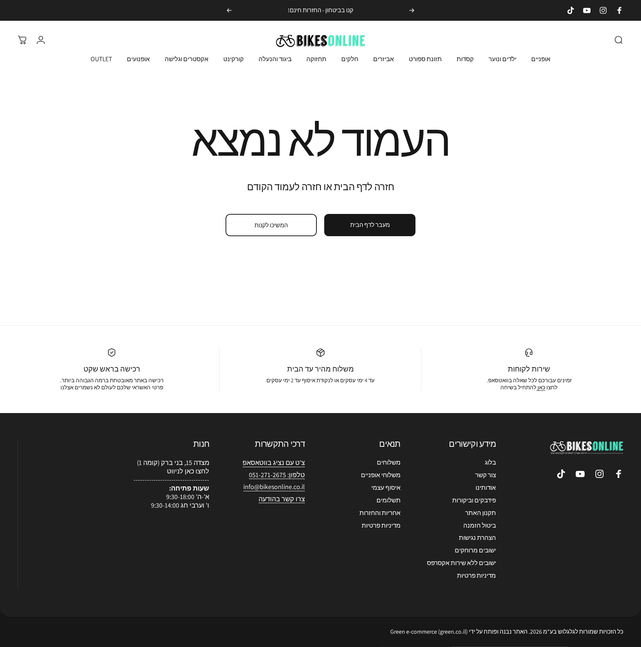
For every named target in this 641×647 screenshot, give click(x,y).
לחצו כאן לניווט (188, 471)
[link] (274, 487)
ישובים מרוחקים (475, 550)
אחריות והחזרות (380, 513)
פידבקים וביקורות (474, 500)
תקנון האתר (480, 513)
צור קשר (485, 475)
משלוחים (389, 462)
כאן (540, 387)
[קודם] (412, 10)
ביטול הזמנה (479, 525)
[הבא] (229, 10)
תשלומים (389, 500)
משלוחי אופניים (381, 475)
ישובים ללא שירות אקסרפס (461, 563)
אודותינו (486, 487)
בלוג (490, 462)
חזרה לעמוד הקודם (284, 186)
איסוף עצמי (386, 487)
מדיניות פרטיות (476, 575)
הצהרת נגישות (477, 538)
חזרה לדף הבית (364, 186)
